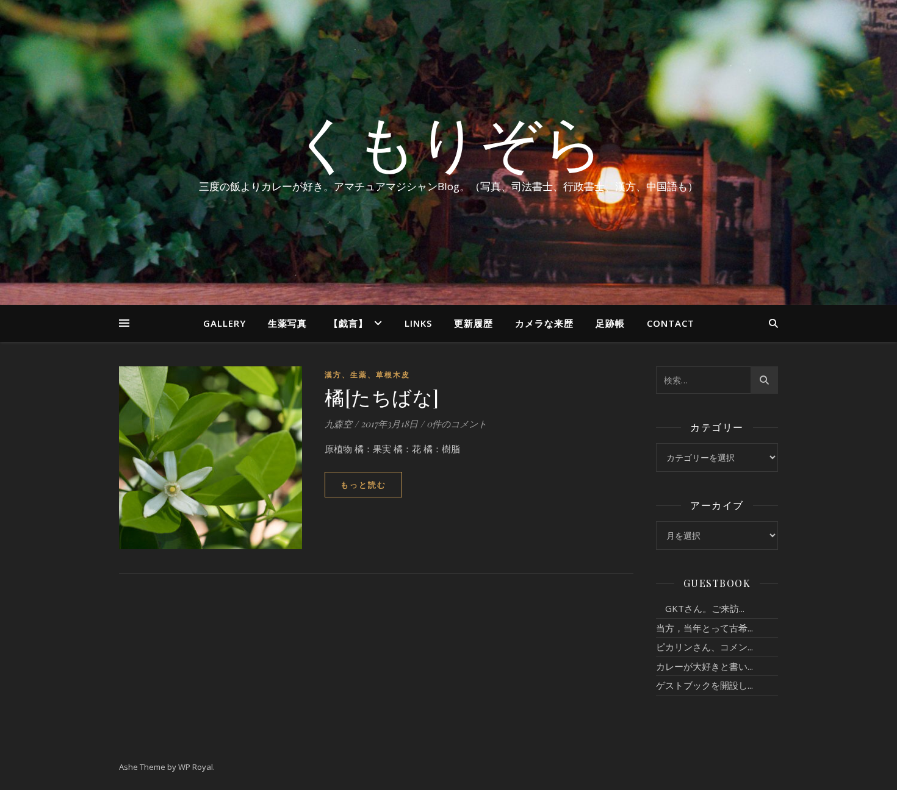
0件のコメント (457, 424)
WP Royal (195, 766)
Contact (670, 323)
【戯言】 (348, 323)
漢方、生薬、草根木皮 (367, 374)
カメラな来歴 (544, 323)
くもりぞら (448, 141)
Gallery (224, 323)
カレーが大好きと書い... (704, 666)
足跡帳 (610, 323)
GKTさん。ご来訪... (700, 608)
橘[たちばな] (382, 396)
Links (418, 323)
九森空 (338, 424)
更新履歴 (473, 323)
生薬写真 (287, 323)
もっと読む (363, 484)
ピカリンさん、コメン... (704, 647)
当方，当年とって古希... (704, 628)
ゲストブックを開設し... (704, 685)
